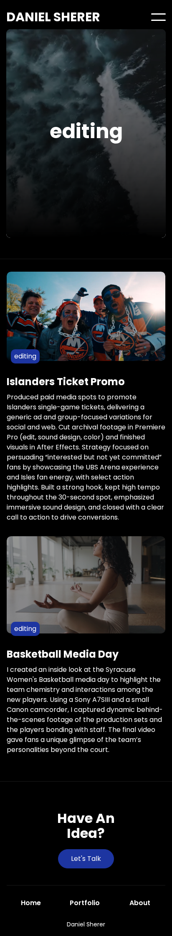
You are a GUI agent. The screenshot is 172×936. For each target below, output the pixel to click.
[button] (158, 17)
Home (31, 903)
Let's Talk (86, 858)
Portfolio (85, 903)
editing (25, 356)
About (139, 903)
